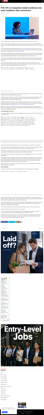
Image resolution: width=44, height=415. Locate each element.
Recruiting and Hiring (5, 395)
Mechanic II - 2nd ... (4, 294)
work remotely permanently (19, 51)
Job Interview (3, 390)
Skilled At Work (4, 397)
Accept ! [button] (4, 412)
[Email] (20, 222)
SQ (30, 48)
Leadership (3, 391)
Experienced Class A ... (5, 306)
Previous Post (4, 228)
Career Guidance (4, 380)
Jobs (7, 319)
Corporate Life (4, 382)
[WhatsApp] (16, 222)
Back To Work (3, 374)
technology (13, 104)
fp (3, 5)
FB (12, 49)
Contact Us (17, 413)
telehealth (27, 104)
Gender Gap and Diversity (6, 386)
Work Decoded (3, 399)
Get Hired (3, 388)
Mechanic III (3, 302)
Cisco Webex (22, 104)
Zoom (18, 104)
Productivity (3, 393)
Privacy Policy (29, 413)
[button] (1, 1)
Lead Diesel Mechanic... (3, 286)
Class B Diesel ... (4, 310)
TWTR (23, 48)
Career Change (3, 376)
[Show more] (22, 222)
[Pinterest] (18, 222)
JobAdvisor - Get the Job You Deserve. (26, 411)
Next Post (41, 228)
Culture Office (4, 384)
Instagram (22, 413)
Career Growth (3, 378)
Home (2, 5)
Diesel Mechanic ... (4, 281)
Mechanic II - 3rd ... (4, 298)
